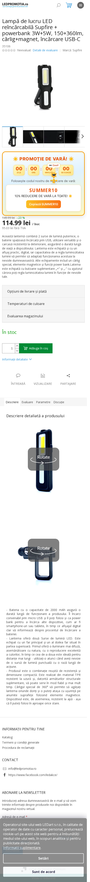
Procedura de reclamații (18, 748)
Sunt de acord (43, 871)
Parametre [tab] (43, 402)
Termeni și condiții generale (20, 742)
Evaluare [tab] (27, 402)
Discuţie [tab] (58, 402)
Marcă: (72, 50)
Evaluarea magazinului (25, 316)
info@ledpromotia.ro (22, 769)
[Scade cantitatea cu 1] (17, 350)
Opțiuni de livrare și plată (27, 291)
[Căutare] (58, 5)
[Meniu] (80, 5)
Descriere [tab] (12, 402)
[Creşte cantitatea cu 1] (17, 346)
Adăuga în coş (38, 348)
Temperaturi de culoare (26, 303)
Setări (43, 858)
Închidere (33, 371)
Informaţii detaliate (15, 359)
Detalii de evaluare (45, 50)
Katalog (7, 737)
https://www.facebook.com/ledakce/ (32, 775)
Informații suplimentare (22, 847)
